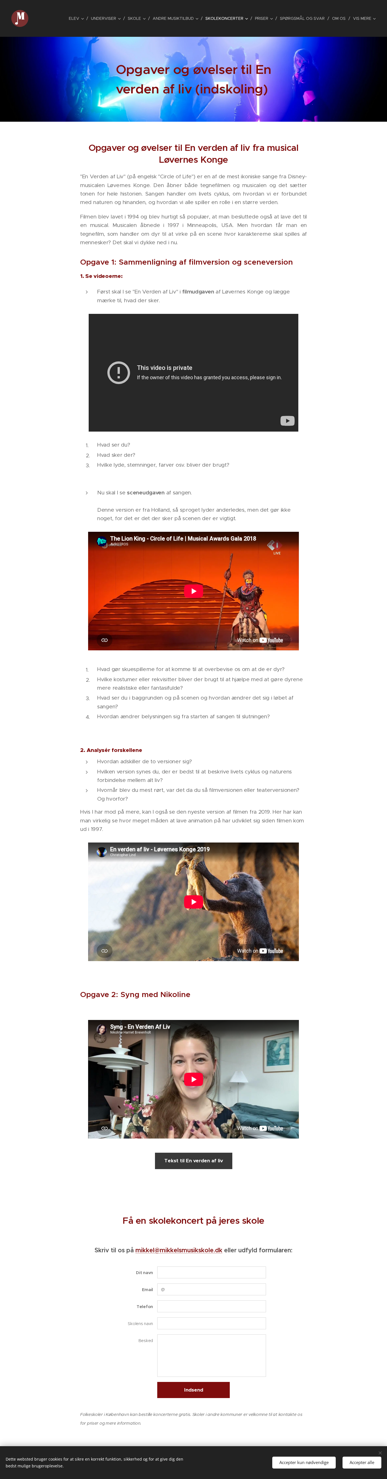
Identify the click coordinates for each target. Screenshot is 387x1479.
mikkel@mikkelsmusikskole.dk (178, 1250)
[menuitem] (77, 18)
